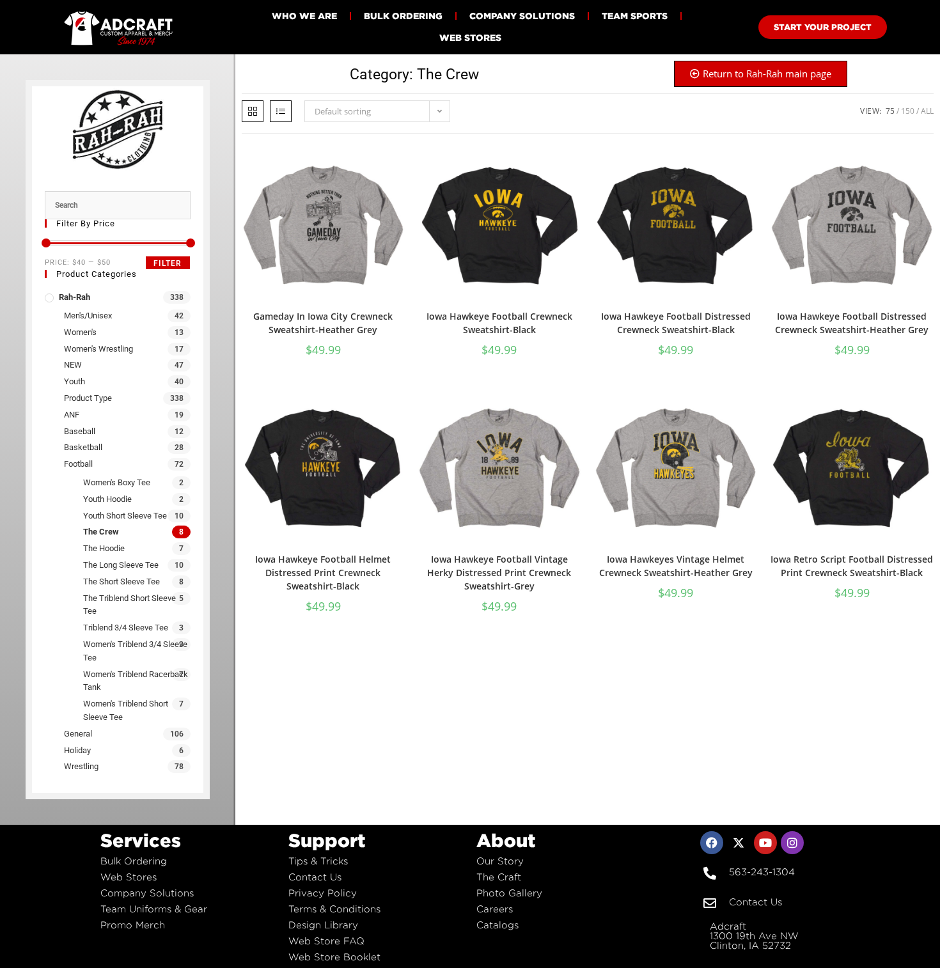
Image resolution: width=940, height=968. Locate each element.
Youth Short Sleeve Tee (125, 515)
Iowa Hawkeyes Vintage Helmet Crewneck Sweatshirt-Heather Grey (676, 566)
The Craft (498, 877)
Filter (167, 263)
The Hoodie (104, 548)
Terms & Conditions (334, 909)
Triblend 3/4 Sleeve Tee (125, 627)
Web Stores (470, 37)
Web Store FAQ (326, 941)
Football (78, 464)
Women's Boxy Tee (116, 482)
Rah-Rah (74, 297)
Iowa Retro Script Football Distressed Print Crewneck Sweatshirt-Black (852, 566)
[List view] (281, 111)
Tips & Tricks (318, 861)
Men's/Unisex (88, 315)
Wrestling (81, 766)
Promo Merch (132, 925)
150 (907, 110)
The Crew (101, 531)
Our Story (500, 861)
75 (890, 110)
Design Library (323, 925)
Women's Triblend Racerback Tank (135, 680)
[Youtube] (765, 842)
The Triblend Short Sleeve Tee (129, 604)
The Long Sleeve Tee (121, 565)
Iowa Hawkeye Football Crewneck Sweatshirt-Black (499, 323)
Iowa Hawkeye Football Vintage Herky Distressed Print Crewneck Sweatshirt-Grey (499, 572)
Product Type (88, 398)
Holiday (77, 750)
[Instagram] (792, 842)
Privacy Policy (322, 893)
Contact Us (314, 877)
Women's (80, 332)
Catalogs (497, 925)
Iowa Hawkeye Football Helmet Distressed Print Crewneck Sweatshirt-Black (323, 572)
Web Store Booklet (334, 957)
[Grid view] (252, 111)
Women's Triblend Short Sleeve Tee (125, 710)
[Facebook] (711, 842)
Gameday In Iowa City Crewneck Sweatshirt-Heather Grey (323, 323)
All (927, 110)
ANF (71, 414)
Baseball (79, 431)
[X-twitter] (738, 842)
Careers (494, 909)
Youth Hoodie (107, 499)
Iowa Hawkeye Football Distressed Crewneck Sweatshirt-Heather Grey (851, 323)
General (78, 733)
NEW (73, 365)
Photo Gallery (509, 893)
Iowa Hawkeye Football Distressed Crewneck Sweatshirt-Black (676, 323)
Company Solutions (522, 15)
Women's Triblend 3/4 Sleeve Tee (135, 650)
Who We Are (304, 15)
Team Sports (635, 15)
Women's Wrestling (98, 349)
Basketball (83, 447)
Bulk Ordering (403, 15)
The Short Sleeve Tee (121, 581)
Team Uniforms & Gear (153, 909)
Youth (74, 381)
